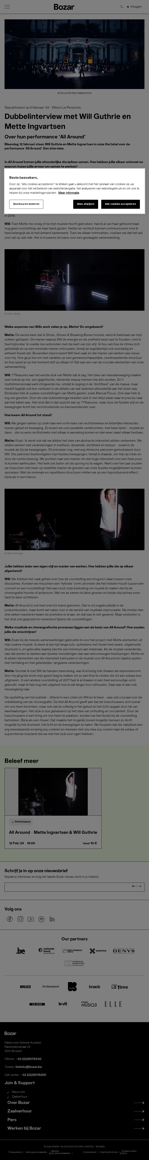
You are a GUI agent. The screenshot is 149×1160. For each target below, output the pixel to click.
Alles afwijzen (85, 204)
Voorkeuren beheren (26, 204)
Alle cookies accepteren (120, 204)
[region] (74, 191)
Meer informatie (68, 193)
